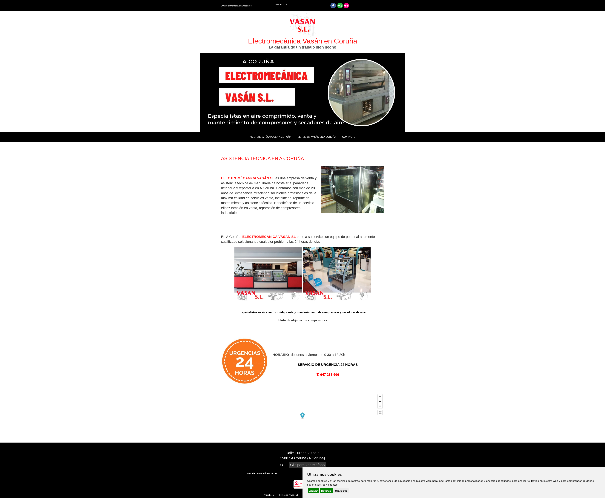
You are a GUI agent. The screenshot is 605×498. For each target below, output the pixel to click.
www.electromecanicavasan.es (236, 5)
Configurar (341, 490)
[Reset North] (380, 406)
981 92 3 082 (282, 4)
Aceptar (313, 490)
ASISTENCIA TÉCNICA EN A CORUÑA (270, 136)
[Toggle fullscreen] (380, 412)
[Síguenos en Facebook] (333, 5)
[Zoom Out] (380, 401)
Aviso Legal (269, 495)
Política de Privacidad (288, 495)
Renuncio (326, 490)
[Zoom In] (380, 396)
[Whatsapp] (340, 5)
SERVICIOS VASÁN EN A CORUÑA (317, 136)
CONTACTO (348, 136)
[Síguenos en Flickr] (346, 5)
